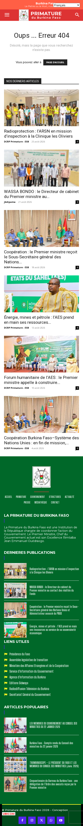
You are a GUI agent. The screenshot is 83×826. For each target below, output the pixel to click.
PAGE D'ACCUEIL (55, 62)
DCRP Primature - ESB (16, 141)
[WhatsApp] (51, 820)
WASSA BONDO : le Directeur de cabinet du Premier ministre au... (41, 194)
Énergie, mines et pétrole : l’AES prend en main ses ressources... (39, 320)
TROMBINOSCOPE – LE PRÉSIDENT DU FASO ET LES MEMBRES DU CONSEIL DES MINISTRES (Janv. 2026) (54, 764)
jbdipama (10, 201)
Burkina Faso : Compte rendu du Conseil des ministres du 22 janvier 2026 (51, 744)
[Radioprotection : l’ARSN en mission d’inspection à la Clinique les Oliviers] (41, 107)
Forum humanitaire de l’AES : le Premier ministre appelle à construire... (41, 380)
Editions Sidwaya (18, 683)
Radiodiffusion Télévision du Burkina (29, 689)
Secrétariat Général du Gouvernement (30, 694)
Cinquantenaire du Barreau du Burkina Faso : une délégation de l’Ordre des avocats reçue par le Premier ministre (54, 784)
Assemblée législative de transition (28, 660)
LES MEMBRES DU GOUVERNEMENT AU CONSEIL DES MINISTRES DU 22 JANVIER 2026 (53, 725)
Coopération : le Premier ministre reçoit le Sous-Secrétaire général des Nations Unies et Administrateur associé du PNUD (54, 610)
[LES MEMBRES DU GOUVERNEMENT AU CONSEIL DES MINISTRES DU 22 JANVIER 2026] (15, 725)
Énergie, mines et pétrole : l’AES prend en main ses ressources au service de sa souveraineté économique (53, 630)
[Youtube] (60, 820)
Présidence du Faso (19, 654)
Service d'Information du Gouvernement (31, 671)
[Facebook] (22, 820)
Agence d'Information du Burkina (27, 677)
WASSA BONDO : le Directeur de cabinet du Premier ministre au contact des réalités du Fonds (52, 590)
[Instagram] (32, 820)
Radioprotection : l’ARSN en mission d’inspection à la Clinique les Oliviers (38, 134)
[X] (41, 820)
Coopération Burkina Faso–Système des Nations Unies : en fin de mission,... (41, 440)
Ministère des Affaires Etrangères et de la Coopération (39, 666)
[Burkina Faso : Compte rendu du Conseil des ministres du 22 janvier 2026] (15, 745)
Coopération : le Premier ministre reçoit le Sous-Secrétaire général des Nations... (40, 257)
